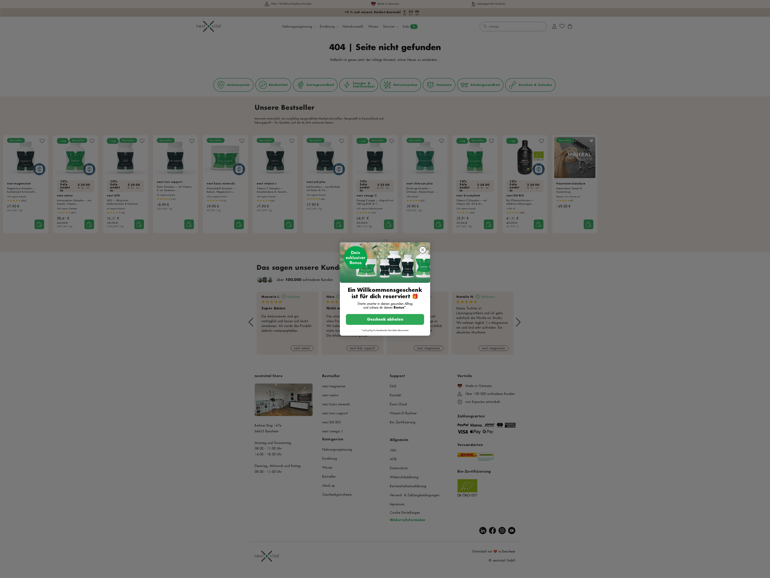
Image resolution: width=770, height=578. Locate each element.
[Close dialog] (422, 249)
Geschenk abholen (385, 319)
